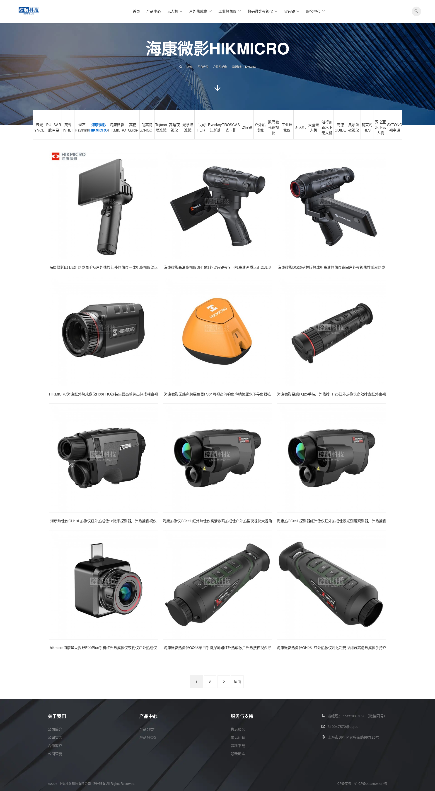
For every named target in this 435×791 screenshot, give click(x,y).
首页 (136, 11)
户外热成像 (198, 11)
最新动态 (238, 753)
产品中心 (153, 11)
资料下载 (238, 745)
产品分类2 (147, 737)
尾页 (237, 681)
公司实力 (55, 737)
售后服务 (238, 729)
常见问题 (238, 737)
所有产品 (203, 66)
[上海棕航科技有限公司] (29, 11)
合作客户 (55, 745)
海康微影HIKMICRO (244, 66)
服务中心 (313, 11)
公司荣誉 (55, 753)
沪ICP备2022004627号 (370, 783)
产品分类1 (147, 729)
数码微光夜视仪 (260, 11)
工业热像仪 (227, 11)
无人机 (172, 11)
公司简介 (55, 729)
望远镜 (289, 11)
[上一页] (224, 681)
